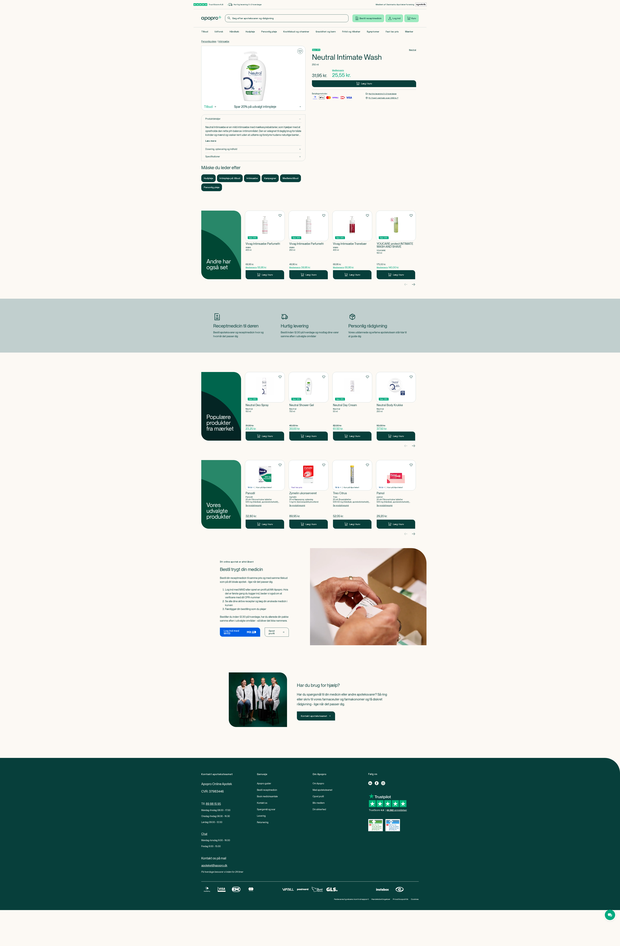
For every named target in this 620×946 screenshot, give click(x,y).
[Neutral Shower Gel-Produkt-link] (308, 406)
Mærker (409, 31)
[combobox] (287, 18)
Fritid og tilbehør (351, 31)
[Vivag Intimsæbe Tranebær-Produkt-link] (352, 245)
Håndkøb (234, 31)
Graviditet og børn (326, 31)
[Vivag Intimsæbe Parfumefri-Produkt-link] (265, 245)
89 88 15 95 (213, 803)
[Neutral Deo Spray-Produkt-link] (265, 406)
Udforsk (219, 31)
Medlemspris (338, 70)
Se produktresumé (253, 505)
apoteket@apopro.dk (214, 865)
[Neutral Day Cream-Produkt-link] (352, 406)
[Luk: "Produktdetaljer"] (253, 119)
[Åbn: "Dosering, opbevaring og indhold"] (253, 149)
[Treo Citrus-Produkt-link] (352, 494)
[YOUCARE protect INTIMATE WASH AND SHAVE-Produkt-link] (396, 245)
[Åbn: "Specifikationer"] (253, 157)
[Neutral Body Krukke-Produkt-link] (396, 406)
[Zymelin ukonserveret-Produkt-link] (308, 494)
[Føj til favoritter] (300, 51)
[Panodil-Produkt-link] (265, 494)
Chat (204, 834)
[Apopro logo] (211, 18)
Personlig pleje (269, 31)
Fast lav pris (392, 31)
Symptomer (373, 31)
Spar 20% (316, 50)
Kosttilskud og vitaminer (296, 31)
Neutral (412, 50)
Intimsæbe (223, 41)
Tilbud (204, 31)
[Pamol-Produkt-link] (396, 494)
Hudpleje (250, 31)
